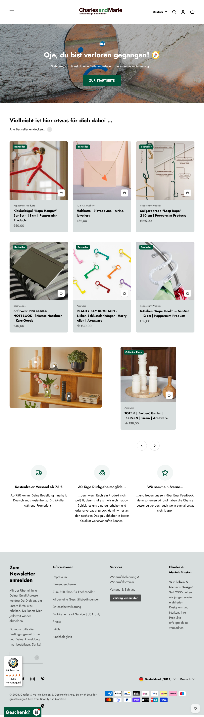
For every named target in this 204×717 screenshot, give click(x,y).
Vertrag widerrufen (125, 598)
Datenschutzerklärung (67, 606)
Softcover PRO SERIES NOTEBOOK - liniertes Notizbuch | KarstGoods (38, 316)
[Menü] (20, 658)
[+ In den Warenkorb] (61, 193)
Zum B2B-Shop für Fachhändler (73, 592)
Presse (57, 621)
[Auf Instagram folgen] (32, 679)
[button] (22, 712)
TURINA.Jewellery (85, 205)
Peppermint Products (24, 205)
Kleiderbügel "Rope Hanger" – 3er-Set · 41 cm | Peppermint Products (37, 215)
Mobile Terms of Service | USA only (76, 614)
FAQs (56, 629)
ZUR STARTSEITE (102, 80)
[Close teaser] (43, 706)
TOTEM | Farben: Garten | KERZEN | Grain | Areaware (146, 415)
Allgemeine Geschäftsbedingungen (76, 599)
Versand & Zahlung (122, 589)
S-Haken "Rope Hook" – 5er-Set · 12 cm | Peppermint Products (164, 313)
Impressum (60, 577)
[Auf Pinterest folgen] (42, 679)
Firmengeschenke (64, 584)
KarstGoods (20, 306)
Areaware (81, 306)
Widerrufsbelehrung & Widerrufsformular (124, 579)
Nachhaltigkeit (62, 636)
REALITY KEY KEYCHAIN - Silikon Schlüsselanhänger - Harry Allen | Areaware (102, 316)
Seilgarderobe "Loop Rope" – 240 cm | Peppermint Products (163, 213)
